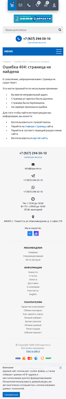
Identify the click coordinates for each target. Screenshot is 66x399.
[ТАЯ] (33, 19)
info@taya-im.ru (33, 168)
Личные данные (33, 325)
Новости (33, 272)
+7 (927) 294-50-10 (36, 38)
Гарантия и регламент (33, 306)
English (33, 294)
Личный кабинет (33, 317)
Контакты (33, 290)
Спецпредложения (33, 256)
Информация (33, 267)
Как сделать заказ (33, 314)
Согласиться (11, 394)
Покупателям (33, 302)
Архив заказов (33, 321)
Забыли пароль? (33, 332)
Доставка (33, 283)
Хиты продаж (33, 259)
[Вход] (54, 5)
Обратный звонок (37, 43)
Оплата (33, 279)
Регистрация (33, 328)
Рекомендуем (33, 247)
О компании (33, 287)
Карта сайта (33, 351)
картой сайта (40, 138)
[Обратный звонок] (29, 5)
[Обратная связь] (20, 5)
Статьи (33, 276)
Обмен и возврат (33, 310)
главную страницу (35, 126)
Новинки (33, 252)
